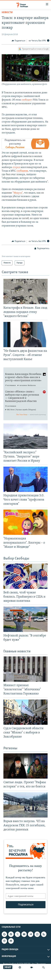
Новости (7, 12)
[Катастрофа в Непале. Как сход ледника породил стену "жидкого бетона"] (25, 291)
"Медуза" (18, 193)
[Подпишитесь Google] (4, 934)
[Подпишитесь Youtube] (24, 934)
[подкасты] (20, 967)
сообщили (22, 171)
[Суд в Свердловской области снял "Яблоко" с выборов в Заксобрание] (25, 712)
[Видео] (31, 967)
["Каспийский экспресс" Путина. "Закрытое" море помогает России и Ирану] (25, 436)
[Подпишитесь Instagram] (37, 934)
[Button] (18, 41)
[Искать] (43, 967)
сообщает (26, 100)
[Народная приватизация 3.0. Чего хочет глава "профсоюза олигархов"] (25, 479)
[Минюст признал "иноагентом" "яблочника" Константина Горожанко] (25, 669)
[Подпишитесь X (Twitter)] (17, 934)
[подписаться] (11, 941)
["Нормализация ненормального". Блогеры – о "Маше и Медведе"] (25, 522)
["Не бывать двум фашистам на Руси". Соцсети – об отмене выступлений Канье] (25, 334)
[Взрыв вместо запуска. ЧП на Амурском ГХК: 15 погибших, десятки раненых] (25, 805)
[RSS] (43, 934)
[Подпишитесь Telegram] (30, 934)
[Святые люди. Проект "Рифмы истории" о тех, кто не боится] (25, 766)
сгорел (16, 167)
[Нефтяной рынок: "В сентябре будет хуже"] (25, 619)
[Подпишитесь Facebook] (11, 934)
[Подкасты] (4, 941)
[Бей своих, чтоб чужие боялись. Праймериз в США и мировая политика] (25, 576)
